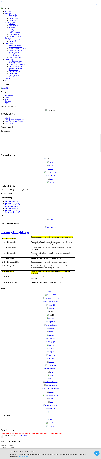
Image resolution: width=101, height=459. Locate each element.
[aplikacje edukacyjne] (50, 342)
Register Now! (22, 435)
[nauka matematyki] (50, 328)
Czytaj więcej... (24, 456)
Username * (4, 445)
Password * (4, 447)
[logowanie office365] (50, 301)
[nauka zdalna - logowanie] (51, 298)
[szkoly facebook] (50, 295)
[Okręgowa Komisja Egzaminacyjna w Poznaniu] (50, 322)
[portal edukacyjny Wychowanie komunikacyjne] (50, 372)
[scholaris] (50, 345)
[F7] (50, 182)
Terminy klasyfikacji (15, 232)
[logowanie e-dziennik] (50, 291)
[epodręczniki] (50, 325)
